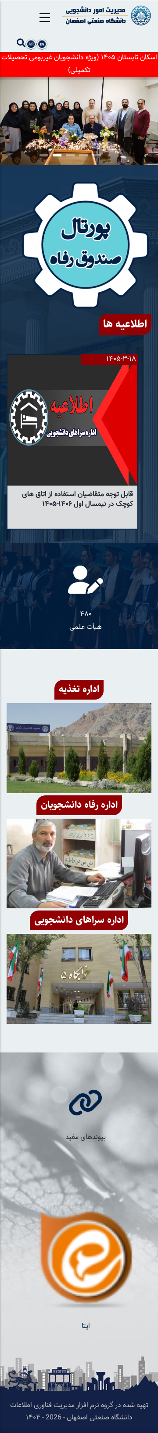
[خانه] (105, 15)
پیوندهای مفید (85, 1137)
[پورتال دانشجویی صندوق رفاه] (85, 245)
